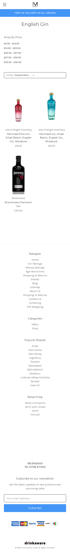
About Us (35, 291)
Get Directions (35, 463)
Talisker (35, 381)
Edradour (35, 373)
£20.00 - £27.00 (12, 52)
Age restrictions (35, 271)
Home (35, 259)
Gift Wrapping (35, 306)
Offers (35, 324)
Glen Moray (35, 353)
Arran (35, 346)
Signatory (35, 357)
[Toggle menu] (4, 4)
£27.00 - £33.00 (12, 57)
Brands (35, 279)
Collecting (35, 302)
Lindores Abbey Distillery (35, 377)
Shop (35, 328)
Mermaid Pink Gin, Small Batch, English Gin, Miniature (18, 137)
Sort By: (9, 75)
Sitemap (35, 287)
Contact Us (35, 298)
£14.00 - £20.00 (12, 48)
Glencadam (35, 365)
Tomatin (35, 361)
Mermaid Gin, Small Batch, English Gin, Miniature (51, 137)
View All (35, 385)
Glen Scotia (35, 349)
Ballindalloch (35, 369)
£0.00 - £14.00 (11, 43)
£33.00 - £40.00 (12, 62)
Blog (35, 283)
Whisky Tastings (35, 267)
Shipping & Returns (35, 275)
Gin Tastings (35, 263)
